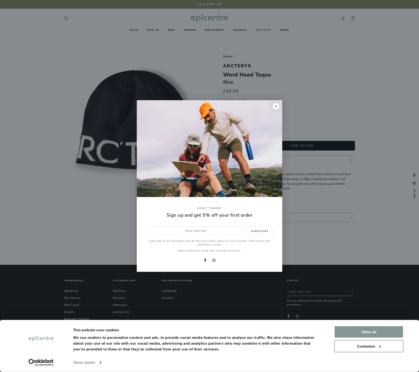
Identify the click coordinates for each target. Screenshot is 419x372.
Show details (84, 362)
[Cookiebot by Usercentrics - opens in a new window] (41, 362)
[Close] (276, 106)
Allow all (369, 332)
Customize (366, 346)
